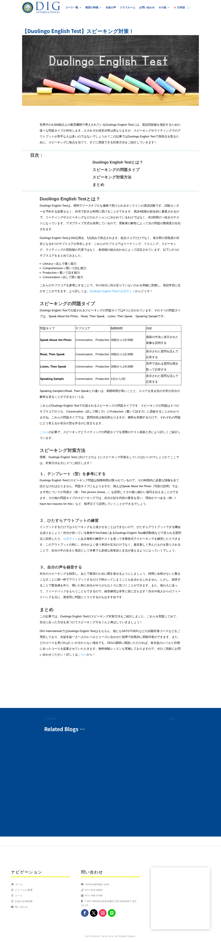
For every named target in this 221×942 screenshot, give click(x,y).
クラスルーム (127, 7)
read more (54, 757)
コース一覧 (71, 7)
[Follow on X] (94, 913)
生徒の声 (111, 7)
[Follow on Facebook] (85, 913)
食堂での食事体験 (60, 803)
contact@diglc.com (97, 884)
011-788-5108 (93, 895)
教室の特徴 (91, 7)
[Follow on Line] (112, 913)
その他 (162, 7)
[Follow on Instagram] (103, 913)
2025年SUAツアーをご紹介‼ (67, 747)
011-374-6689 (93, 890)
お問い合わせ (147, 7)
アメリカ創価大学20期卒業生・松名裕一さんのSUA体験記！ (90, 773)
